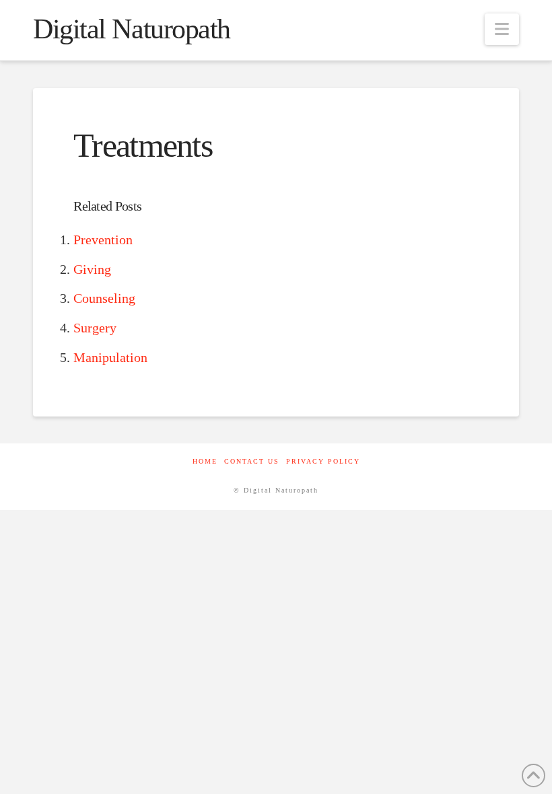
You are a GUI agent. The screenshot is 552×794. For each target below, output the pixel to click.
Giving (92, 269)
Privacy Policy (323, 461)
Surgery (94, 327)
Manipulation (110, 357)
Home (205, 461)
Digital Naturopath (131, 29)
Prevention (103, 239)
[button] (502, 29)
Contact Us (251, 461)
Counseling (104, 298)
